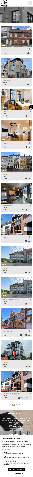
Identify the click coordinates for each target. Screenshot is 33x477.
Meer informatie (6, 449)
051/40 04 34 (25, 3)
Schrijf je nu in (16, 427)
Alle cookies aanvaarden (16, 469)
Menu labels (30, 3)
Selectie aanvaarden (16, 473)
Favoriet (30, 49)
